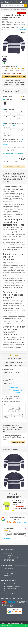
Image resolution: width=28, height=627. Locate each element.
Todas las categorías (9, 593)
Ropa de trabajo (14, 387)
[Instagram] (13, 560)
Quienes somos (8, 568)
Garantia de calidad (9, 571)
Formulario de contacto (10, 590)
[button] (16, 66)
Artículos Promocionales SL (17, 623)
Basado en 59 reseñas (16, 613)
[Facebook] (10, 560)
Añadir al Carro (14, 166)
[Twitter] (5, 560)
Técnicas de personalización (12, 586)
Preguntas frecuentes (10, 583)
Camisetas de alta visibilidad (17, 391)
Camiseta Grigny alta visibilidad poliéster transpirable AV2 (18, 502)
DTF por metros (8, 573)
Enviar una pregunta (18, 442)
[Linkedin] (8, 560)
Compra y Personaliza (14, 76)
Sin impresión (7, 130)
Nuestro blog (7, 575)
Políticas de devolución (10, 588)
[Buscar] (25, 5)
